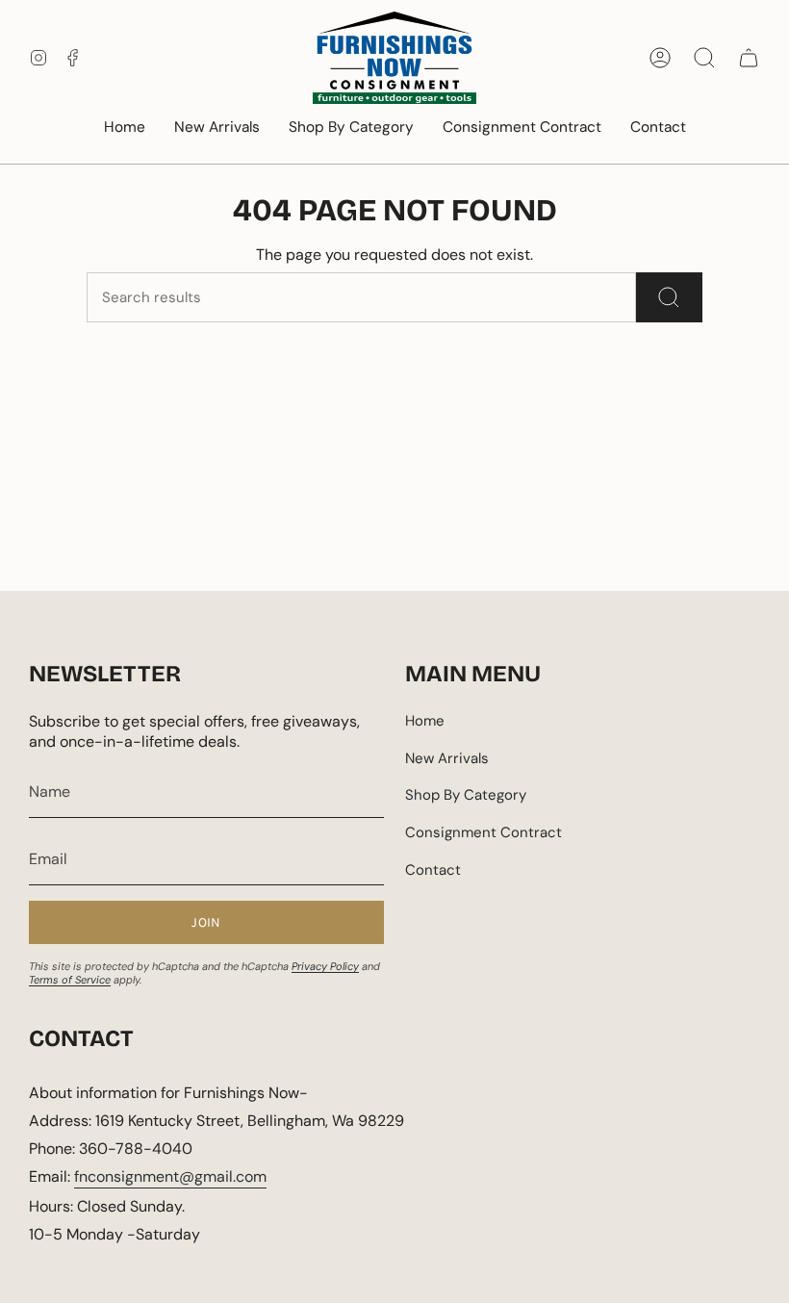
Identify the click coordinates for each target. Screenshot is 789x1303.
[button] (351, 128)
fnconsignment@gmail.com (170, 1176)
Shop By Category (465, 795)
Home (425, 720)
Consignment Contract (483, 832)
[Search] (669, 297)
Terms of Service (70, 979)
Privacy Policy (325, 966)
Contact (433, 870)
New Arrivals (447, 758)
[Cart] (748, 57)
